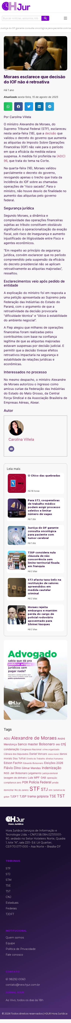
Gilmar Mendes (31, 768)
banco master (28, 744)
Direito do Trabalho (36, 758)
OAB (43, 777)
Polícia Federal (40, 782)
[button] (8, 106)
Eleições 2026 (53, 763)
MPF (37, 777)
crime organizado (50, 749)
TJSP (23, 796)
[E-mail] (11, 449)
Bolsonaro (47, 744)
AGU (7, 738)
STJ (44, 789)
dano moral (53, 754)
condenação (11, 749)
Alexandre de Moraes (34, 738)
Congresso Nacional (30, 749)
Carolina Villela (21, 439)
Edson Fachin (13, 763)
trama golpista (37, 796)
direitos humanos (54, 758)
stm (50, 790)
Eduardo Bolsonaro (33, 763)
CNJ (8, 897)
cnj (63, 744)
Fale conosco (14, 954)
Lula (30, 777)
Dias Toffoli (19, 758)
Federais (11, 908)
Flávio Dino (12, 768)
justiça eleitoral (50, 773)
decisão (50, 133)
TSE (52, 796)
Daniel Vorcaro (38, 753)
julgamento (34, 773)
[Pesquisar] (45, 18)
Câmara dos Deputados (16, 754)
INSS (6, 773)
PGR (25, 782)
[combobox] (21, 18)
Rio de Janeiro (22, 790)
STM (9, 880)
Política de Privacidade (21, 949)
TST (61, 795)
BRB (58, 744)
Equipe (10, 943)
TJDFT (14, 796)
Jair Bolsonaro (18, 773)
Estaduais (12, 902)
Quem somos (15, 937)
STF (35, 788)
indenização (51, 768)
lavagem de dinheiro (15, 777)
